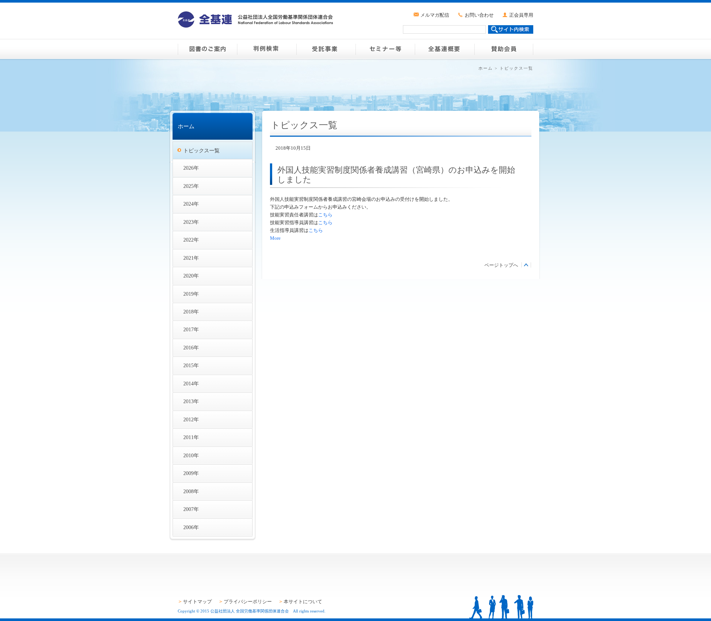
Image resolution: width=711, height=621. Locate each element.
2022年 (191, 240)
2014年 (191, 383)
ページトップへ (501, 265)
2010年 (191, 455)
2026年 (191, 168)
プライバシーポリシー (248, 601)
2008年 (191, 491)
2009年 (191, 473)
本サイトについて (303, 601)
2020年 (191, 276)
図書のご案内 (207, 49)
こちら (325, 214)
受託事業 (326, 49)
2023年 (191, 222)
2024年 (191, 204)
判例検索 (266, 49)
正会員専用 (521, 15)
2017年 (191, 329)
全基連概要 (444, 49)
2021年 (191, 258)
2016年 (191, 348)
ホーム (485, 68)
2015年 (191, 365)
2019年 (191, 294)
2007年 (191, 509)
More (275, 238)
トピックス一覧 (201, 150)
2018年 (191, 312)
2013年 (191, 401)
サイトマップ (197, 601)
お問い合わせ (479, 15)
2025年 (191, 186)
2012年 (191, 419)
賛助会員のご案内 (503, 49)
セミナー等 (385, 49)
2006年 (191, 527)
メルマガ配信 (434, 15)
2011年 (191, 437)
